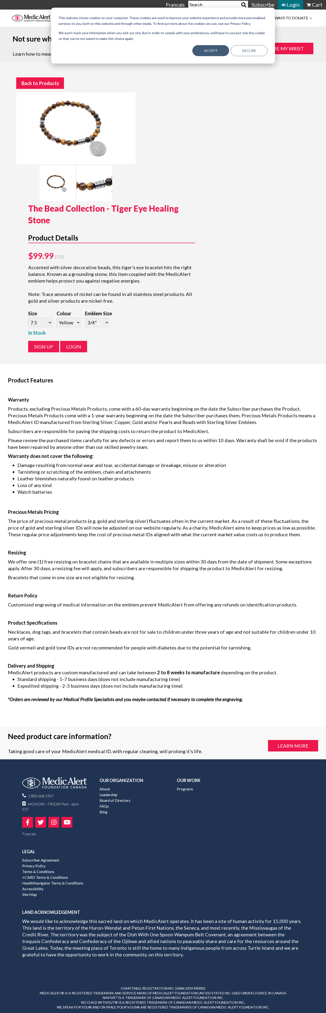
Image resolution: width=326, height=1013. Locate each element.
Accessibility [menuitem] (32, 888)
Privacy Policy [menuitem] (34, 865)
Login (73, 346)
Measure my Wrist (280, 48)
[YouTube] (67, 822)
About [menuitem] (105, 789)
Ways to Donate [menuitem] (291, 18)
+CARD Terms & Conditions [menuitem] (45, 877)
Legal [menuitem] (28, 851)
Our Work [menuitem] (188, 780)
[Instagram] (53, 822)
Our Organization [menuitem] (121, 780)
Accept (211, 50)
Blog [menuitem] (103, 811)
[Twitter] (40, 822)
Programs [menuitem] (185, 789)
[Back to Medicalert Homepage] (37, 18)
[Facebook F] (27, 822)
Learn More (293, 746)
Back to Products (40, 83)
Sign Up (43, 346)
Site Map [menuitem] (29, 894)
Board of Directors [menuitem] (115, 800)
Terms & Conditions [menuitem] (38, 871)
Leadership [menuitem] (108, 794)
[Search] (244, 5)
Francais (175, 4)
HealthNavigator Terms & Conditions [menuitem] (52, 883)
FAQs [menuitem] (104, 806)
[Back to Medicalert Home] (54, 784)
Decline (249, 50)
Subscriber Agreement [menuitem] (40, 860)
